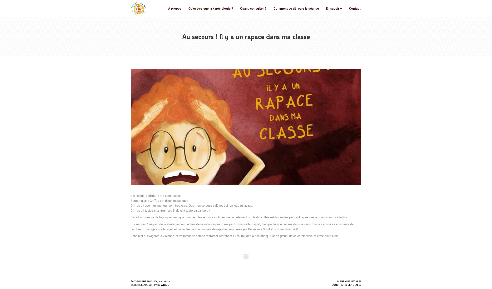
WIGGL (165, 284)
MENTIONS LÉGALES (349, 281)
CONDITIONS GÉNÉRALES (346, 284)
